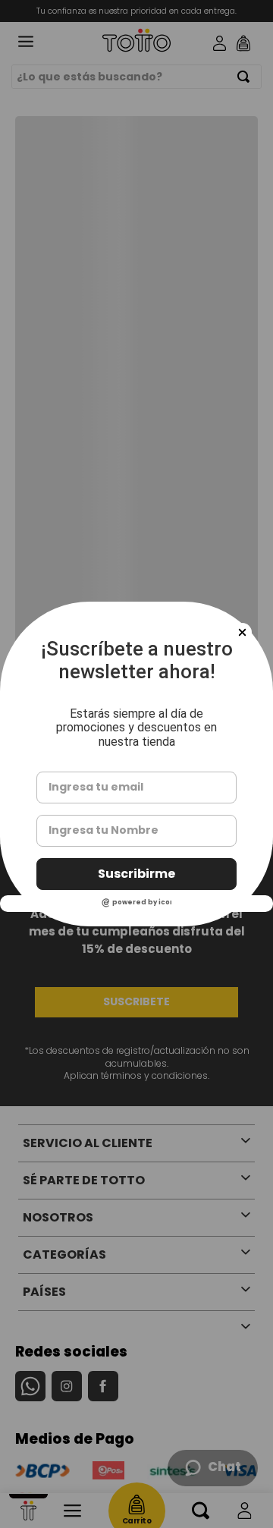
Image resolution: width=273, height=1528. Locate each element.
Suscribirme (136, 873)
